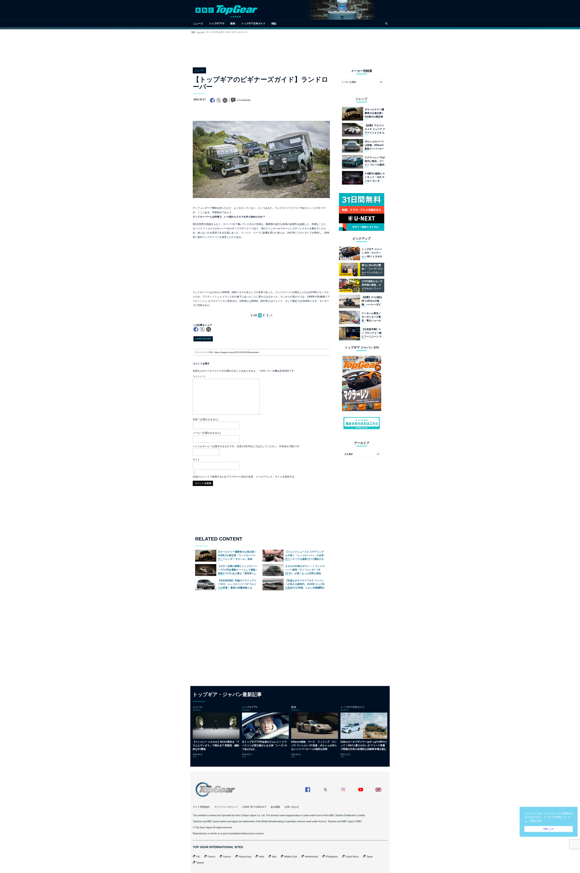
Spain (370, 856)
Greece (227, 856)
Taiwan (200, 862)
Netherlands (311, 856)
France (211, 856)
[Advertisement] (290, 48)
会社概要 (275, 807)
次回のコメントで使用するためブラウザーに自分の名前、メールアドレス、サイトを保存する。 (245, 476)
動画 (232, 23)
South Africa (352, 856)
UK (198, 856)
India (261, 856)
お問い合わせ (291, 807)
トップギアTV (216, 23)
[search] (386, 23)
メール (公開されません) (207, 433)
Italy (274, 856)
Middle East (290, 856)
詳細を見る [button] (536, 820)
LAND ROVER (203, 338)
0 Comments (243, 100)
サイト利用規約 (201, 807)
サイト (196, 459)
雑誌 (273, 23)
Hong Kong (245, 856)
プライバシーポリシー (226, 807)
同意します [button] (548, 829)
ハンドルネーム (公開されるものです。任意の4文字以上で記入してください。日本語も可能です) (246, 446)
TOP (193, 32)
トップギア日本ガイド (253, 23)
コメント (199, 376)
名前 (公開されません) (205, 419)
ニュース (198, 23)
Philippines (332, 856)
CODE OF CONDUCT (254, 807)
